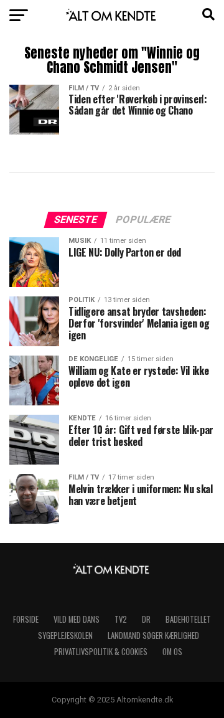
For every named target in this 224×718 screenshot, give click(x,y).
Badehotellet (188, 619)
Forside (26, 619)
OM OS (172, 652)
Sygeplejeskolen (65, 635)
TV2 (120, 619)
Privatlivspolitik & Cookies (100, 652)
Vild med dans (77, 619)
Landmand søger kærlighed (153, 635)
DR (146, 619)
